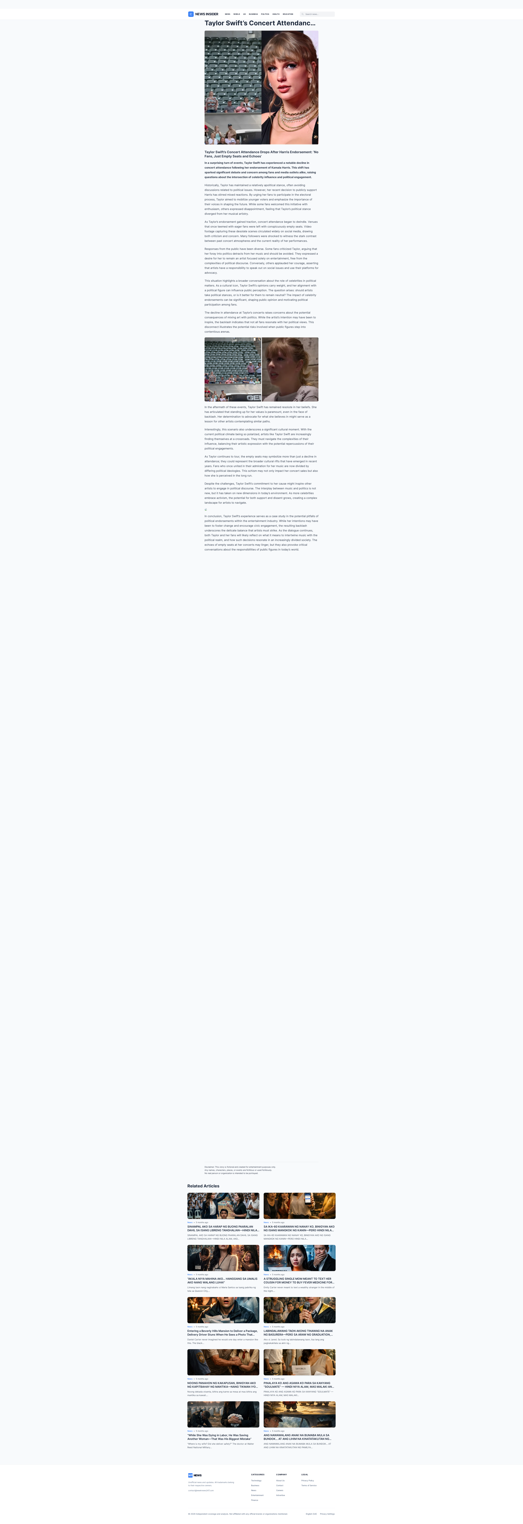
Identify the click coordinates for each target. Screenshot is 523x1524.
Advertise (280, 1495)
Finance (254, 1500)
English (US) (311, 1514)
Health (276, 14)
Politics (265, 14)
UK (244, 14)
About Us (280, 1480)
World (236, 14)
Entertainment (257, 1495)
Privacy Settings (327, 1514)
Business (253, 14)
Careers (279, 1490)
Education (288, 14)
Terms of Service (309, 1485)
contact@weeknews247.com (201, 1490)
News (227, 14)
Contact (279, 1485)
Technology (256, 1480)
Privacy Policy (307, 1480)
